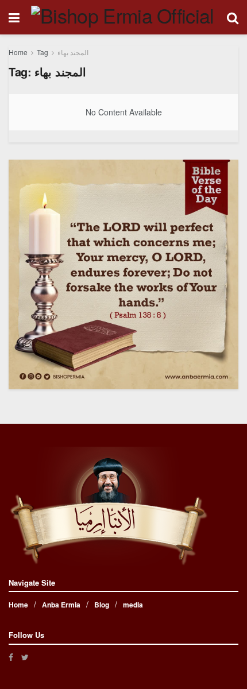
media (133, 604)
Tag (42, 52)
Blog (101, 604)
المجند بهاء (72, 52)
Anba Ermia (61, 604)
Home (18, 52)
